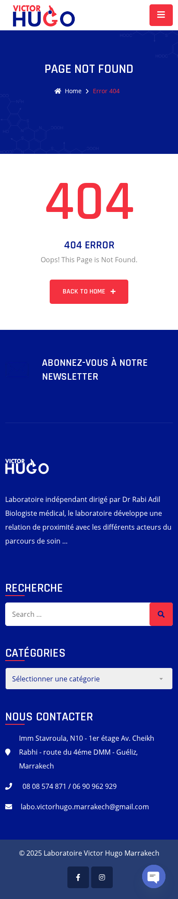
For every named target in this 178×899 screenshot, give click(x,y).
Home (73, 91)
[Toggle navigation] (161, 15)
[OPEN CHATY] (153, 876)
